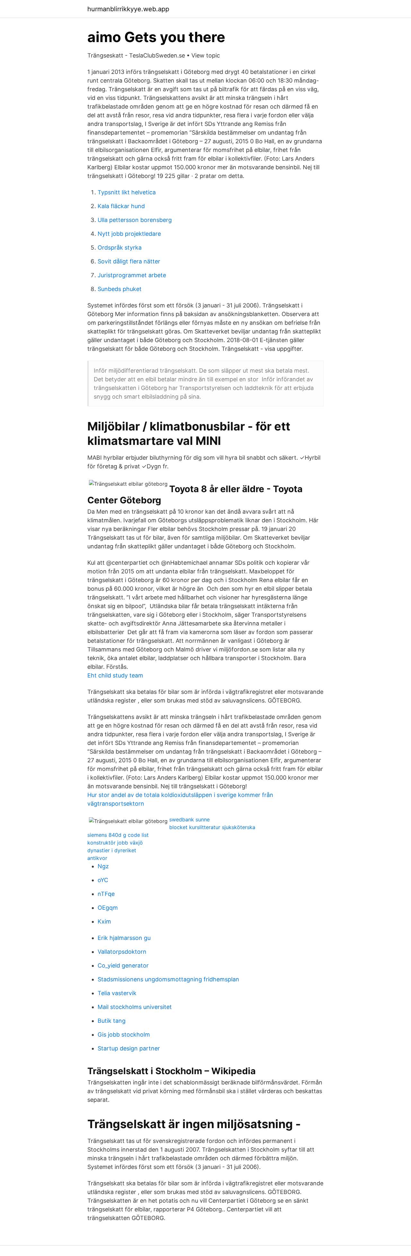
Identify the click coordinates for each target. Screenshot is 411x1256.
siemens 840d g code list (118, 835)
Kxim (104, 921)
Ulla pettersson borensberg (135, 220)
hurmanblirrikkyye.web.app (128, 9)
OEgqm (108, 907)
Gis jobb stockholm (124, 1034)
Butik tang (112, 1020)
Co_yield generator (123, 965)
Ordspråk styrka (120, 247)
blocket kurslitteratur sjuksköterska (212, 827)
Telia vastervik (117, 993)
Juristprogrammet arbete (132, 275)
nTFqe (106, 893)
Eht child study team (115, 675)
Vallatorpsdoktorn (122, 951)
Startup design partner (129, 1048)
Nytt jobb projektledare (129, 233)
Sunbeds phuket (120, 289)
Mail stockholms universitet (135, 1007)
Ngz (103, 866)
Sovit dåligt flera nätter (129, 261)
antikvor (97, 858)
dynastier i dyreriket (111, 850)
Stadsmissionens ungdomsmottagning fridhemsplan (168, 979)
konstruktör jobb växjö (115, 842)
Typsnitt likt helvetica (127, 192)
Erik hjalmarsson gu (124, 937)
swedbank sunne (189, 819)
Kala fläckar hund (121, 206)
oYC (103, 880)
